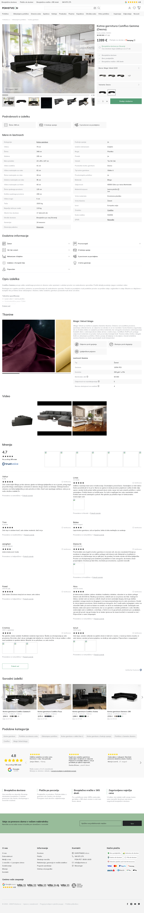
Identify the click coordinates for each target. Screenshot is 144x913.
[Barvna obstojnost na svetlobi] (98, 386)
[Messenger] (140, 904)
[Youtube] (136, 904)
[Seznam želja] (134, 8)
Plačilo (39, 856)
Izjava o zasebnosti (30, 904)
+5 (122, 716)
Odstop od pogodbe (44, 869)
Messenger (79, 866)
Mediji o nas (6, 859)
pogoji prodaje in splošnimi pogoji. (63, 771)
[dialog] (116, 47)
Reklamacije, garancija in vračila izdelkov (52, 863)
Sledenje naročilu (43, 859)
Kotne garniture (33, 19)
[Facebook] (128, 904)
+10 (88, 716)
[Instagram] (132, 904)
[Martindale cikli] (87, 376)
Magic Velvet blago (83, 321)
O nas (4, 853)
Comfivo (110, 210)
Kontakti (5, 872)
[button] (129, 8)
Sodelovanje (6, 866)
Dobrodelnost (7, 856)
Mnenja (5, 869)
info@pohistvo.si (81, 863)
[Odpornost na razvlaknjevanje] (99, 381)
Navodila (110, 220)
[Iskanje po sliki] (95, 8)
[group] (52, 459)
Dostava (40, 853)
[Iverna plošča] (118, 189)
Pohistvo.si (6, 19)
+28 (18, 716)
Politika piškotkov (71, 904)
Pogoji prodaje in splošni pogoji (51, 904)
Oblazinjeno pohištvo (19, 19)
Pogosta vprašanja (44, 866)
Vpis (132, 824)
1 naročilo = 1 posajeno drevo (13, 863)
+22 (53, 716)
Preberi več (6, 306)
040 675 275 (79, 856)
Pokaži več (15, 666)
